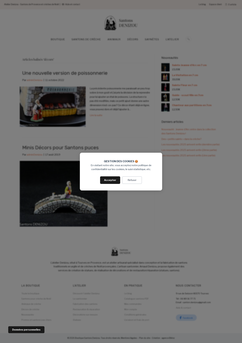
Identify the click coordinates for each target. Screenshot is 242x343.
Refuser (132, 180)
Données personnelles (26, 329)
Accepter (110, 180)
